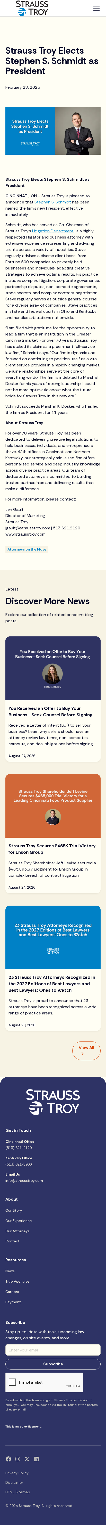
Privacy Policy (17, 1473)
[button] (95, 8)
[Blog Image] (53, 668)
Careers (12, 1291)
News (10, 1271)
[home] (32, 8)
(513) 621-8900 (18, 1161)
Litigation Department (53, 231)
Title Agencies (17, 1281)
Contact (12, 1241)
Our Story (13, 1210)
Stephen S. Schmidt (52, 202)
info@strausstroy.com (24, 1177)
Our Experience (18, 1220)
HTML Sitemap (17, 1492)
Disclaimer (14, 1482)
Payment (13, 1302)
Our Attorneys (17, 1231)
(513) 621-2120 (19, 1144)
